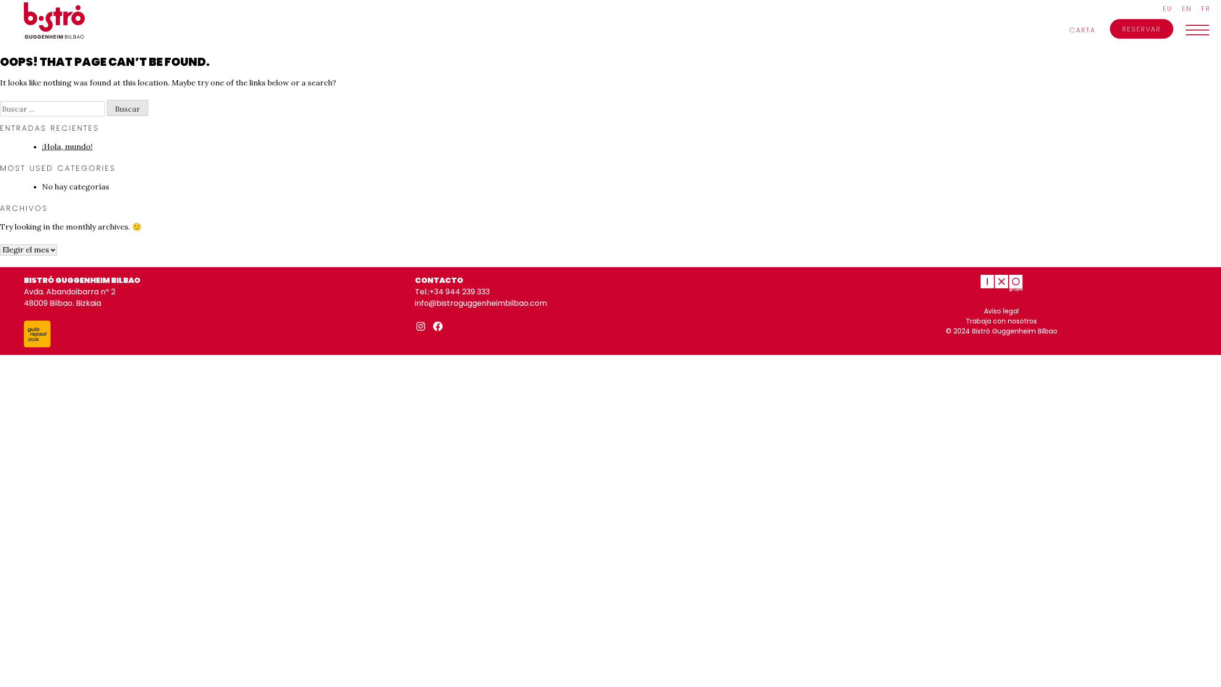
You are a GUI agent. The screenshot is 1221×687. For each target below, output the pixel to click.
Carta (1082, 30)
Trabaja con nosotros (1001, 321)
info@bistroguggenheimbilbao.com (481, 303)
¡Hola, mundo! (67, 146)
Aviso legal (1001, 311)
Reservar (1141, 29)
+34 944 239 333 (459, 291)
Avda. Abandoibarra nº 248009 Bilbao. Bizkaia (69, 297)
